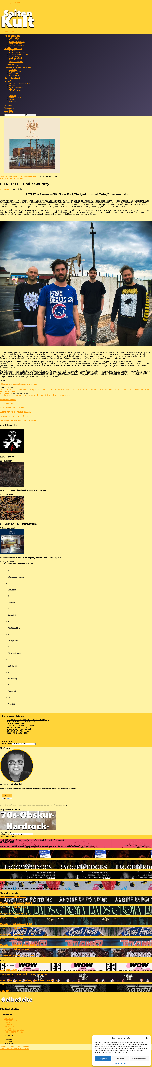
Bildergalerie (14, 75)
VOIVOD (4, 991)
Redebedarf (12, 77)
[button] (147, 1038)
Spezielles (13, 60)
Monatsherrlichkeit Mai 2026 (15, 913)
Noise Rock (90, 390)
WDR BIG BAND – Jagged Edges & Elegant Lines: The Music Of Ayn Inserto (39, 867)
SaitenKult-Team (15, 98)
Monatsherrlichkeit (16, 45)
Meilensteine (13, 48)
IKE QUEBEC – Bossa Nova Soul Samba (20, 878)
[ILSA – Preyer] (12, 452)
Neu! (7, 80)
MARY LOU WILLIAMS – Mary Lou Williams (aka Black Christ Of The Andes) (39, 846)
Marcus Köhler (6, 189)
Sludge (143, 390)
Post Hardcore (119, 390)
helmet (38, 390)
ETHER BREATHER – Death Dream (18, 524)
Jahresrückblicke (16, 62)
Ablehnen (120, 1059)
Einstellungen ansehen (139, 1059)
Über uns (12, 96)
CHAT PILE (4, 390)
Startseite (5, 176)
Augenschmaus (15, 72)
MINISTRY (81, 390)
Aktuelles (12, 85)
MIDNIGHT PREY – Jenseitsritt (20, 729)
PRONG (130, 390)
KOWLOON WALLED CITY (66, 390)
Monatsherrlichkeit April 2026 (16, 924)
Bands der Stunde (16, 58)
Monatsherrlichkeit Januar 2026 (17, 955)
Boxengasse (13, 73)
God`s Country (27, 390)
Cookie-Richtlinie (120, 1063)
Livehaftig (11, 64)
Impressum (9, 1028)
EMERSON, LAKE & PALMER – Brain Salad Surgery (28, 720)
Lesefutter (13, 70)
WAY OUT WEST (8, 970)
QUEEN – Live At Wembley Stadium (21, 725)
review (136, 390)
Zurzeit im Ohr (14, 40)
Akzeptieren (102, 1059)
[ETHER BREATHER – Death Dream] (12, 520)
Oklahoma (108, 390)
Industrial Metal (49, 390)
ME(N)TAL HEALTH (15, 91)
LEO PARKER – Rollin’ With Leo (16, 857)
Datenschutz (10, 1026)
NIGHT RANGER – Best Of (17, 724)
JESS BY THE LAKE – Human (18, 733)
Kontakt (12, 99)
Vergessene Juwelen (17, 52)
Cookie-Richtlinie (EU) (13, 1032)
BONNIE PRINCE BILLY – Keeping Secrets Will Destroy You (30, 557)
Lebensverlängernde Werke (19, 54)
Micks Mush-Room (16, 87)
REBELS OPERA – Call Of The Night (21, 722)
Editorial (12, 89)
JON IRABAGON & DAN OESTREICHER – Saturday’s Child (30, 888)
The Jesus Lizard (15, 392)
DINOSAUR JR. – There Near (18, 731)
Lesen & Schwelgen (17, 67)
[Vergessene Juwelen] (28, 830)
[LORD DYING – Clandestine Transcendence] (12, 486)
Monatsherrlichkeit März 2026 (16, 934)
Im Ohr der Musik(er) (17, 42)
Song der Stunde (15, 44)
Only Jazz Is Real (15, 56)
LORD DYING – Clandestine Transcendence (23, 490)
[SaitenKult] (18, 28)
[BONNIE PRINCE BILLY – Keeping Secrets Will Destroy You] (12, 553)
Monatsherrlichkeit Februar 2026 (18, 945)
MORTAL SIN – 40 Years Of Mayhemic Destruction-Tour (29, 980)
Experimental (15, 390)
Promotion (13, 101)
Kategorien (7, 744)
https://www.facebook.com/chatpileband (18, 384)
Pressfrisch (12, 35)
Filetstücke (13, 50)
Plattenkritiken (15, 38)
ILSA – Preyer (7, 456)
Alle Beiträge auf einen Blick (19, 83)
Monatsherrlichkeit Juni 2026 (16, 903)
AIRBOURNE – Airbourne (17, 727)
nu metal (99, 390)
